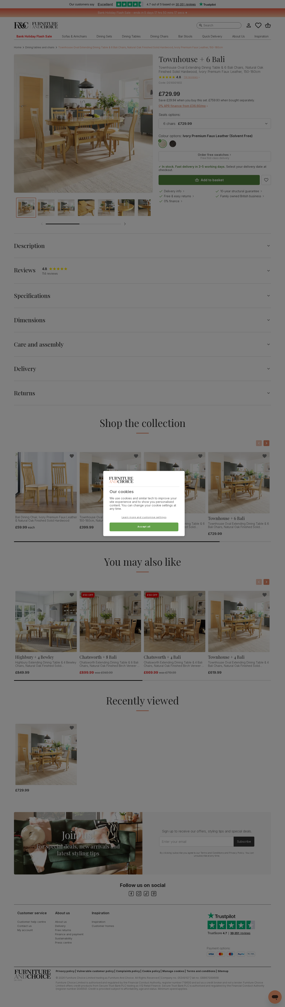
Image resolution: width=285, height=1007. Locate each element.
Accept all (143, 526)
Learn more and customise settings (144, 517)
